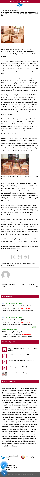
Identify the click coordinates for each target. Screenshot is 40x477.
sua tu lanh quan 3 (17, 417)
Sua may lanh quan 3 (24, 388)
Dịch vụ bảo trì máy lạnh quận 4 (18, 354)
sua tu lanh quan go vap (19, 426)
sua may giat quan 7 (21, 405)
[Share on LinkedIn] (28, 257)
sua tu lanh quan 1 (26, 414)
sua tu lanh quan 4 (31, 417)
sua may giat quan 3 (11, 402)
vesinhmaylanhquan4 (10, 251)
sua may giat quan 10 (15, 407)
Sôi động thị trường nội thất (10, 10)
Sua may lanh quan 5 (17, 390)
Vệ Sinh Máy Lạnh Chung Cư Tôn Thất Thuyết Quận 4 (23, 349)
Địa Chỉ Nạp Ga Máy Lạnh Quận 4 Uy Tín (21, 360)
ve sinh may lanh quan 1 (20, 429)
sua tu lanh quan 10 (14, 422)
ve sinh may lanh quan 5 (18, 434)
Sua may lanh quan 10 (25, 393)
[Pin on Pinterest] (25, 257)
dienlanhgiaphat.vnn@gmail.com (22, 310)
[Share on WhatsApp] (11, 257)
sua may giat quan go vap (19, 410)
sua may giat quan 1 (17, 400)
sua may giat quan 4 (26, 402)
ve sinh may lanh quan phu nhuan (19, 443)
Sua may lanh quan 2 (9, 388)
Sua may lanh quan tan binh (14, 398)
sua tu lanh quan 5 (8, 419)
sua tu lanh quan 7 (22, 419)
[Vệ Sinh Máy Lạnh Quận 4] (20, 5)
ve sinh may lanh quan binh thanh (22, 438)
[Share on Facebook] (14, 257)
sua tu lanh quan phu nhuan (15, 424)
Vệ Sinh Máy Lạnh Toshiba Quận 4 (19, 367)
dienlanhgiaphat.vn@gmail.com (21, 324)
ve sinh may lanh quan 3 (18, 431)
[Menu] (2, 5)
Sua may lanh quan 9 (10, 393)
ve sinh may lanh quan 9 (18, 436)
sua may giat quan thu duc (25, 412)
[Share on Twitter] (18, 257)
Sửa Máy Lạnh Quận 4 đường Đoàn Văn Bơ (22, 373)
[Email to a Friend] (21, 257)
